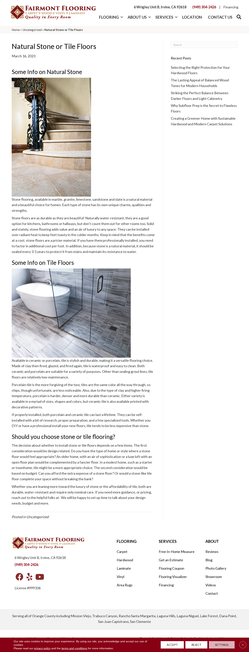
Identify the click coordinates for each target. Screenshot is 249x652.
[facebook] (19, 577)
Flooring (109, 17)
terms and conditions (74, 648)
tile (63, 360)
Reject (196, 644)
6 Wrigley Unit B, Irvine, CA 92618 (160, 7)
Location (192, 17)
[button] (121, 17)
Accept (172, 644)
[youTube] (39, 577)
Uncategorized (32, 29)
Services (164, 17)
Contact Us (220, 17)
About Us (137, 17)
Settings (222, 644)
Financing (230, 7)
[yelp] (29, 577)
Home (16, 29)
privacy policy (42, 648)
